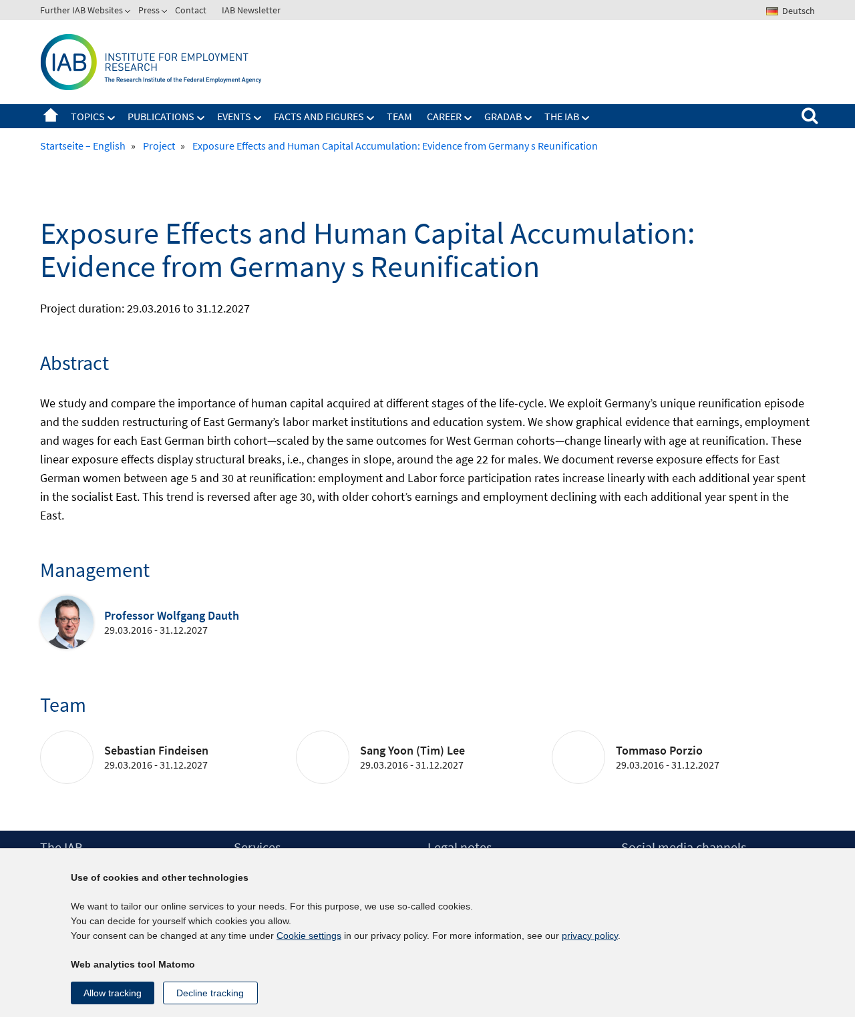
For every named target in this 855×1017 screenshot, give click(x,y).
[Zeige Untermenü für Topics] (111, 118)
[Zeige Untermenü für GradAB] (528, 118)
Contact (190, 10)
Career (444, 116)
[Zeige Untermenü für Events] (257, 118)
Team (399, 116)
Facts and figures (319, 116)
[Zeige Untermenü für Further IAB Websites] (129, 12)
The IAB (561, 116)
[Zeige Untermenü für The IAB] (585, 118)
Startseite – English (50, 116)
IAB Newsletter (251, 10)
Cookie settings (309, 935)
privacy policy (590, 935)
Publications (161, 116)
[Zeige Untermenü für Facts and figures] (370, 118)
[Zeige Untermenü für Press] (165, 12)
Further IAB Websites (81, 10)
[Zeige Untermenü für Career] (468, 118)
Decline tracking (210, 993)
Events (234, 116)
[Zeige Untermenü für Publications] (201, 118)
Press (149, 10)
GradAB (503, 116)
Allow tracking (112, 993)
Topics (88, 116)
